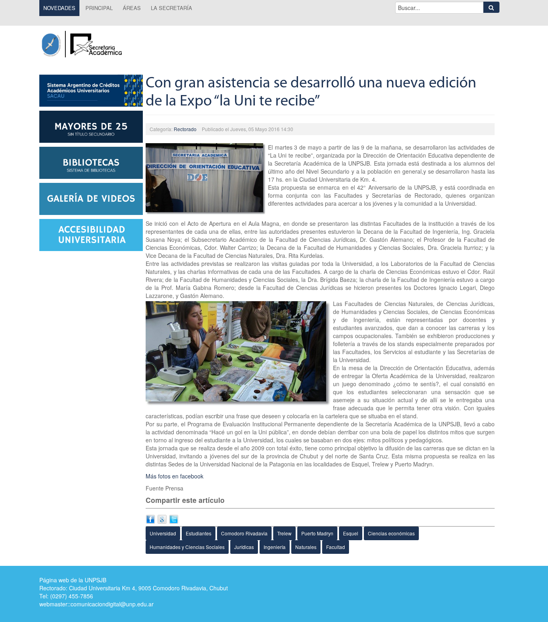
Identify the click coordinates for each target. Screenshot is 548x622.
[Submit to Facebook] (150, 519)
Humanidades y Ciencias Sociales (187, 546)
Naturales (306, 546)
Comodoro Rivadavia (244, 533)
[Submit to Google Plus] (162, 519)
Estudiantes (198, 533)
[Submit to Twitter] (174, 519)
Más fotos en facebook (174, 476)
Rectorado (185, 129)
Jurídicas (244, 546)
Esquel (350, 533)
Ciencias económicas (391, 533)
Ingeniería (275, 546)
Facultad (335, 546)
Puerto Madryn (317, 533)
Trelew (284, 533)
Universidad (163, 533)
